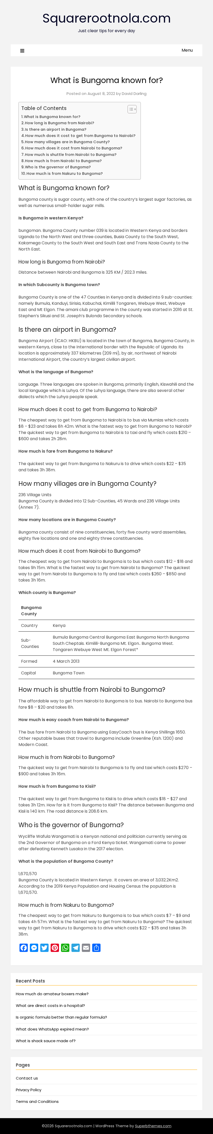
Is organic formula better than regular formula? (61, 1017)
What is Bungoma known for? (52, 116)
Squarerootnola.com (106, 18)
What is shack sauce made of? (46, 1040)
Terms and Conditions (37, 1101)
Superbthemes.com (153, 1126)
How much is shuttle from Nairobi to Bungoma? (70, 154)
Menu (187, 50)
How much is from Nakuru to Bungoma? (64, 173)
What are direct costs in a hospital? (50, 1005)
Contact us (27, 1078)
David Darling (134, 93)
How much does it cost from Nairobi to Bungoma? (73, 148)
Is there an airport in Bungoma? (55, 129)
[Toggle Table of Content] (129, 109)
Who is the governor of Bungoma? (58, 167)
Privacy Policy (28, 1089)
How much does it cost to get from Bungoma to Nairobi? (80, 135)
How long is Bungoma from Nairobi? (59, 123)
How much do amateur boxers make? (52, 994)
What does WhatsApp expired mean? (52, 1029)
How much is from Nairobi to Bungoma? (63, 160)
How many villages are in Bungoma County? (67, 141)
